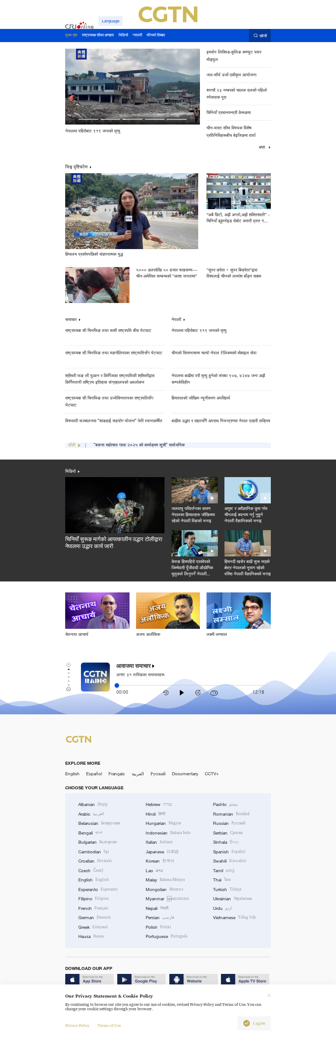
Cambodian (93, 852)
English (72, 774)
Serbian (228, 833)
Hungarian (163, 823)
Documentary (185, 774)
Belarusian (99, 823)
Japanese (162, 852)
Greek (93, 927)
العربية (138, 774)
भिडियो (70, 471)
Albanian (93, 804)
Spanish (229, 852)
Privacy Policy (77, 1025)
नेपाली (176, 320)
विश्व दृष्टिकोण (76, 167)
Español (94, 774)
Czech (91, 870)
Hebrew (159, 804)
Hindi (155, 814)
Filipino (93, 899)
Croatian (95, 861)
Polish (158, 927)
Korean (160, 861)
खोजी (263, 36)
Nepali (157, 908)
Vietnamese (234, 917)
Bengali (90, 833)
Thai (222, 880)
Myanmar (167, 899)
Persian (160, 917)
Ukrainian (232, 899)
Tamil (223, 870)
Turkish (227, 889)
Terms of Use (109, 1025)
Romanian (231, 814)
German (94, 917)
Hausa (91, 936)
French (93, 908)
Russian (229, 823)
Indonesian (168, 833)
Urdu (222, 908)
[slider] (117, 685)
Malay (165, 880)
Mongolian (164, 889)
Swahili (229, 861)
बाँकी (262, 147)
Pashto (225, 804)
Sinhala (226, 842)
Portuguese (167, 936)
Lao (154, 870)
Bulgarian (97, 842)
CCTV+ (212, 774)
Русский (157, 774)
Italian (159, 842)
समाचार (71, 320)
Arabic (91, 814)
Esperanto (98, 889)
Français (116, 774)
